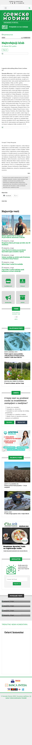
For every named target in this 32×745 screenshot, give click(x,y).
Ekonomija (11, 352)
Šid (17, 484)
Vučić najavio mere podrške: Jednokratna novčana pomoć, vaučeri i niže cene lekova (14, 355)
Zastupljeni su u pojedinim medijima (16, 414)
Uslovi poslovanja (15, 698)
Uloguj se (21, 3)
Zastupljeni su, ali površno (14, 409)
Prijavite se (17, 583)
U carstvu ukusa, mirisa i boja (14, 383)
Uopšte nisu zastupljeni (13, 407)
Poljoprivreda (20, 381)
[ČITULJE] (22, 281)
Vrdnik (14, 381)
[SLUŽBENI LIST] (8, 281)
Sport (3, 38)
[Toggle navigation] (5, 8)
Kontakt (24, 698)
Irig (11, 381)
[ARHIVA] (22, 297)
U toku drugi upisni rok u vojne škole (16, 513)
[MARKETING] (8, 297)
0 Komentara (26, 38)
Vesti (16, 352)
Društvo (6, 352)
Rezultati (21, 422)
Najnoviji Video (16, 457)
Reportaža (7, 381)
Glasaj (9, 422)
